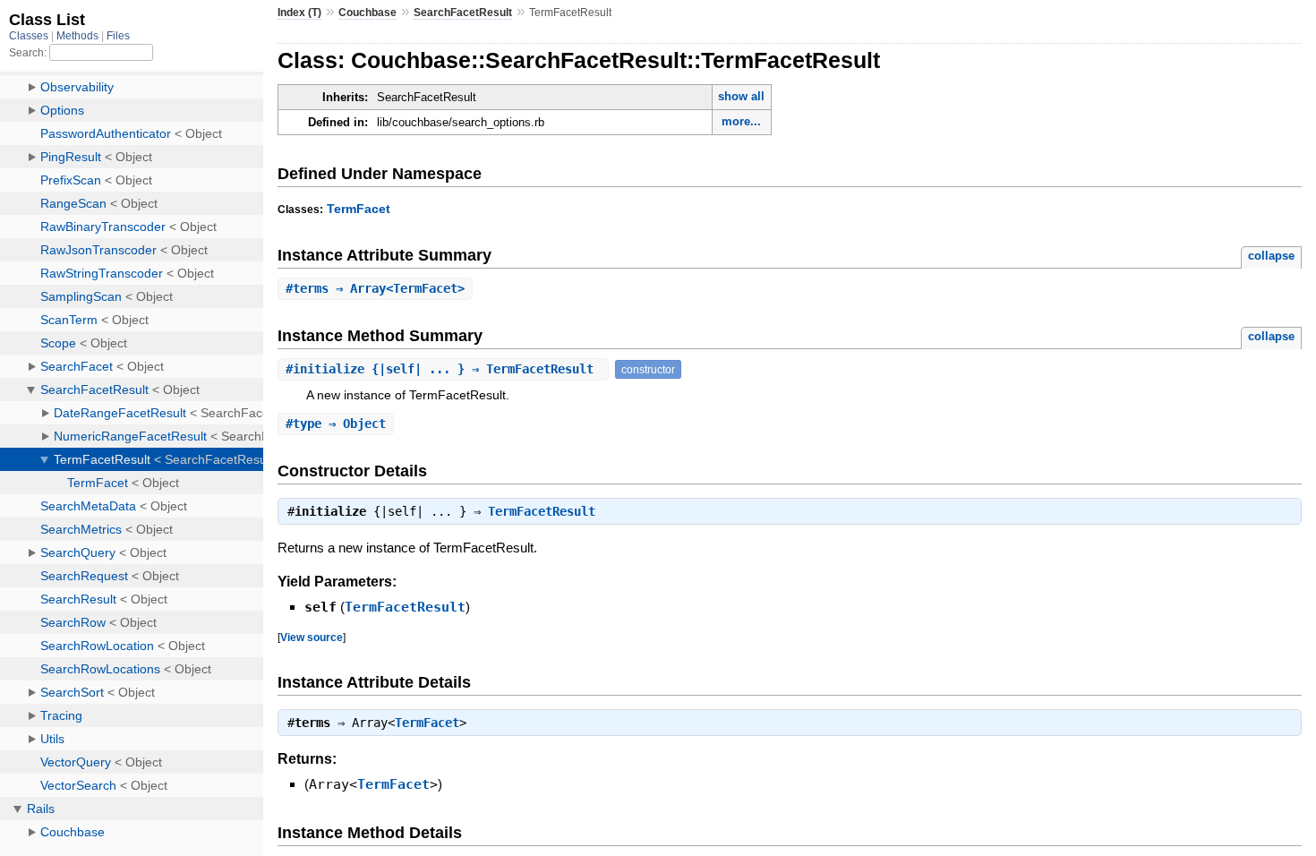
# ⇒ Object (336, 423)
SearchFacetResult (463, 12)
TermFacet (358, 208)
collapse (1271, 255)
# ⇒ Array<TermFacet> (375, 288)
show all (741, 96)
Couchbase (367, 12)
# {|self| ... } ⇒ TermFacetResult (443, 369)
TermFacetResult (541, 511)
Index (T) (299, 12)
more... (741, 121)
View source (311, 637)
